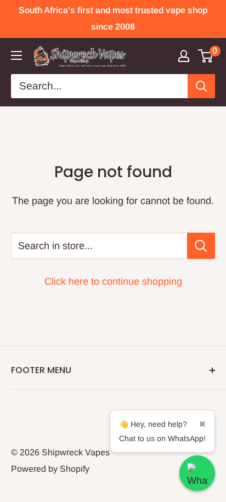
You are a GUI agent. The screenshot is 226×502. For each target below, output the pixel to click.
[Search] (201, 86)
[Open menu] (16, 55)
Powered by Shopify (50, 468)
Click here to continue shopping (113, 281)
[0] (206, 56)
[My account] (183, 56)
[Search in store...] (201, 246)
